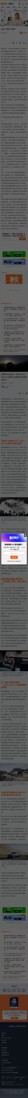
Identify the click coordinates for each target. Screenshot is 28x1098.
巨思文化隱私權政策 (16, 561)
